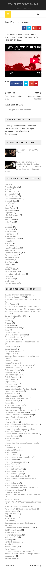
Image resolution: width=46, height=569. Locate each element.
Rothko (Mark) (11, 518)
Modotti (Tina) (11, 452)
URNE (7, 276)
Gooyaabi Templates (23, 568)
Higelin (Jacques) (12, 215)
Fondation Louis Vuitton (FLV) (17, 367)
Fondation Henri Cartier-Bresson (18, 365)
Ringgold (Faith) (11, 513)
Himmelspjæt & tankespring (16, 398)
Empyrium (9, 212)
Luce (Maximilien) (12, 419)
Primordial (9, 259)
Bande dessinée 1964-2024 (16, 316)
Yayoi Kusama (10, 549)
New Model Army (12, 248)
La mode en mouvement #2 (16, 412)
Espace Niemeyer (12, 363)
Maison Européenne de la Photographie (21, 424)
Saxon (7, 267)
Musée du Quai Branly (14, 485)
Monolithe (9, 241)
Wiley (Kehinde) (11, 546)
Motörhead (9, 245)
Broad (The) (10, 325)
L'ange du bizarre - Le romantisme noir (20, 410)
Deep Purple (10, 208)
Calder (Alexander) (12, 332)
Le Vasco (8, 227)
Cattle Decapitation (13, 198)
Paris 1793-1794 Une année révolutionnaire (23, 502)
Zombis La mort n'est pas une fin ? (19, 551)
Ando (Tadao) (10, 304)
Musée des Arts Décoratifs (16, 476)
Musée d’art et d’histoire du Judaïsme (20, 487)
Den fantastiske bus (13, 351)
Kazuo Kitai (9, 403)
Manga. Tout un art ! (13, 438)
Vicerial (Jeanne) (12, 544)
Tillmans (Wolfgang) (13, 535)
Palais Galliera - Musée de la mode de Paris (22, 494)
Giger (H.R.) (10, 381)
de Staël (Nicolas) (12, 558)
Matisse (8, 440)
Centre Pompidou (12, 339)
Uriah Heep (9, 281)
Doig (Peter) (10, 353)
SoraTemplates (21, 565)
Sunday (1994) (11, 269)
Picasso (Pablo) (11, 511)
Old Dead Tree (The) (13, 252)
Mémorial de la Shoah (14, 490)
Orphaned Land (11, 255)
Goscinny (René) (11, 384)
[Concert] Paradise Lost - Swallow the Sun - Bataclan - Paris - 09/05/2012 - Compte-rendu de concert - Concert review (23, 166)
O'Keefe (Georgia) (12, 492)
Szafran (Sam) (10, 532)
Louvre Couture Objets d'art (16, 417)
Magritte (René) (11, 422)
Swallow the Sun (11, 271)
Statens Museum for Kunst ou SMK (19, 527)
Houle (7, 217)
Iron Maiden (10, 219)
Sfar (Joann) (10, 520)
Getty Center (10, 379)
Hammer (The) (11, 393)
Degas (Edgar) (11, 349)
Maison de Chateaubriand (15, 426)
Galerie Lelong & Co (13, 374)
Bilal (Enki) (9, 318)
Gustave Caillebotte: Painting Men (19, 389)
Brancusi (8, 323)
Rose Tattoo (10, 262)
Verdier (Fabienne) (12, 542)
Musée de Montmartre (14, 469)
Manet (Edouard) (12, 436)
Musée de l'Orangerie (14, 473)
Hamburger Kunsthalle (14, 391)
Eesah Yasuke (10, 210)
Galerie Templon (12, 377)
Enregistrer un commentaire (19, 109)
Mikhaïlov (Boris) (12, 447)
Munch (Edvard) (11, 454)
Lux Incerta (9, 229)
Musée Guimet (11, 459)
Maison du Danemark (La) (15, 431)
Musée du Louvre (12, 483)
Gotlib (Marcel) (11, 386)
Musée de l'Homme (13, 471)
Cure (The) (9, 203)
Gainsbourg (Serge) (13, 370)
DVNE (7, 205)
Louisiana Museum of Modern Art (19, 414)
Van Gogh (9, 539)
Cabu (7, 330)
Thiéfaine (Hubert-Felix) (15, 274)
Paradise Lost (10, 257)
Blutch (7, 320)
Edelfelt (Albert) (11, 360)
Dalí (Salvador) (11, 346)
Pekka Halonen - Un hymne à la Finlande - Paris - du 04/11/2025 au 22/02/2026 (22, 507)
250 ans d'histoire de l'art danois (18, 295)
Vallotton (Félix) (11, 537)
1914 (7, 184)
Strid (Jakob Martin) (13, 530)
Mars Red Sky (10, 231)
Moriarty (8, 243)
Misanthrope (10, 234)
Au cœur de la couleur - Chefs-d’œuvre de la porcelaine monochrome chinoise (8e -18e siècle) (23, 311)
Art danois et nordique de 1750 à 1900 (21, 306)
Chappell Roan (11, 201)
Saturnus (8, 264)
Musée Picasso (11, 464)
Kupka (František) (12, 407)
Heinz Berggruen (12, 396)
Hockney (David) (12, 400)
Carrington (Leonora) (13, 337)
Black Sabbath (11, 194)
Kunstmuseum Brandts (14, 405)
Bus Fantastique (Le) (13, 327)
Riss (6, 516)
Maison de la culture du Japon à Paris (20, 429)
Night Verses (10, 250)
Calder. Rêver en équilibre (15, 335)
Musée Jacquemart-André (16, 462)
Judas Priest (10, 222)
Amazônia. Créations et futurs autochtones (22, 299)
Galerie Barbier (11, 372)
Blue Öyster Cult (12, 196)
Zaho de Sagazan (12, 283)
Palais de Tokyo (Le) (13, 499)
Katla (7, 224)
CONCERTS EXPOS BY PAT (23, 4)
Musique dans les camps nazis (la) (19, 457)
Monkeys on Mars (12, 238)
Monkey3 (9, 236)
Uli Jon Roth (10, 278)
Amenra (8, 189)
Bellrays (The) (10, 191)
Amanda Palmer (11, 187)
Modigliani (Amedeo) (14, 450)
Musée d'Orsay (11, 466)
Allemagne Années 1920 (15, 297)
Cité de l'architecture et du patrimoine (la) (22, 341)
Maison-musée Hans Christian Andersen (21, 433)
